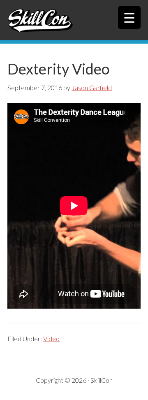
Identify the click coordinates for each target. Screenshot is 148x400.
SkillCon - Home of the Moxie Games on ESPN (74, 20)
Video (51, 338)
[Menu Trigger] (129, 17)
